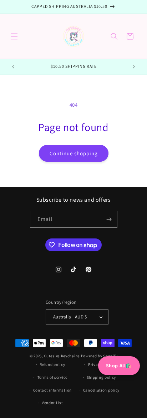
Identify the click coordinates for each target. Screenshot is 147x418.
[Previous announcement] (13, 67)
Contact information (52, 390)
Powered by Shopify (99, 355)
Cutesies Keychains (62, 355)
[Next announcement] (134, 67)
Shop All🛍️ (119, 365)
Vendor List (52, 402)
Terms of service (52, 377)
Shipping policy (101, 377)
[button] (14, 36)
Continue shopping (74, 153)
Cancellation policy (101, 390)
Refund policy (52, 364)
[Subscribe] (109, 219)
